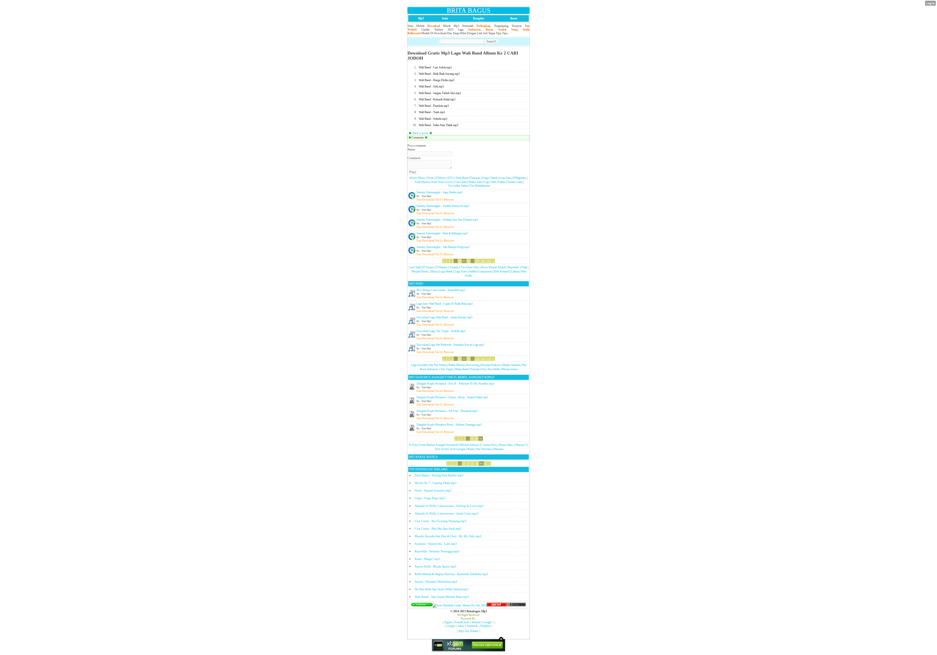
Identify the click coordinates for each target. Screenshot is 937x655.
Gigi (486, 182)
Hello (496, 369)
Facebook (472, 626)
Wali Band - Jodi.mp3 (431, 86)
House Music (417, 178)
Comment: (414, 158)
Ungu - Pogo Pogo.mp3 (430, 498)
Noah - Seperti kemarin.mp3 (433, 490)
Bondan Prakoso (491, 365)
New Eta (486, 369)
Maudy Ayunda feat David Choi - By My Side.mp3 (448, 536)
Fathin (501, 182)
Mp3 (421, 18)
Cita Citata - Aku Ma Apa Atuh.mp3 (438, 528)
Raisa (434, 271)
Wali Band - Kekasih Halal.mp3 (437, 99)
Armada (453, 267)
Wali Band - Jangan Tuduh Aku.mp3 (440, 93)
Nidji (524, 267)
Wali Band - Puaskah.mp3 (434, 105)
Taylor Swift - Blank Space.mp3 (435, 566)
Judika (473, 271)
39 (471, 438)
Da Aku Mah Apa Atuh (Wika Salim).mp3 (441, 589)
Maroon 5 (521, 445)
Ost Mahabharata (480, 185)
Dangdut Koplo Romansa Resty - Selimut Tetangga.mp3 (449, 424)
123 (483, 358)
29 (463, 463)
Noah (430, 178)
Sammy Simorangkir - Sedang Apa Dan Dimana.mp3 (447, 219)
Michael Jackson (469, 445)
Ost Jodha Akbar (458, 185)
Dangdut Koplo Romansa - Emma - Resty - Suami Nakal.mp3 (452, 397)
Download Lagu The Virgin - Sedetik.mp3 (441, 331)
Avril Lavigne (458, 449)
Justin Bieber (426, 445)
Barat (513, 18)
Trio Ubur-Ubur (469, 267)
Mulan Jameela (511, 365)
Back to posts (420, 133)
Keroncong (473, 365)
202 (483, 260)
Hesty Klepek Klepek (493, 267)
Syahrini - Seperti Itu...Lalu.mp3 (436, 544)
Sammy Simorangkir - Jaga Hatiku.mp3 (439, 192)
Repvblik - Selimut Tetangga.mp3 (437, 551)
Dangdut (478, 18)
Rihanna (498, 449)
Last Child (415, 267)
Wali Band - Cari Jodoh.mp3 (435, 67)
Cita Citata (461, 182)
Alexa (460, 626)
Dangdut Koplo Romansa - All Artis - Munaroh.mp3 (447, 411)
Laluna (515, 271)
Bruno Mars (506, 445)
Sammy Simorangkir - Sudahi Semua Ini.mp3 (443, 206)
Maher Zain (475, 182)
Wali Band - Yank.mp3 (432, 112)
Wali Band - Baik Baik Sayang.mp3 (439, 73)
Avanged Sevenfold (446, 445)
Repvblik (513, 267)
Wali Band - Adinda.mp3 (433, 118)
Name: (411, 149)
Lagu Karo (461, 271)
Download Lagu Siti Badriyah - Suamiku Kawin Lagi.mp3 (450, 344)
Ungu (485, 178)
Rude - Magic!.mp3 (427, 559)
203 (489, 260)
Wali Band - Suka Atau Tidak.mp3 (438, 125)
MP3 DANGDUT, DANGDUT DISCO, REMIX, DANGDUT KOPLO (451, 377)
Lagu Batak (446, 271)
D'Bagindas (519, 178)
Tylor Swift (441, 449)
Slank (494, 178)
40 (459, 260)
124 (489, 358)
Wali (493, 182)
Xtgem (448, 622)
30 (468, 463)
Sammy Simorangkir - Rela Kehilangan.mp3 (442, 233)
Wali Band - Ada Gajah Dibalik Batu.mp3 (442, 597)
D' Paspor (428, 267)
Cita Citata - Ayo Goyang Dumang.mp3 (440, 521)
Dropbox (485, 626)
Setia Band (462, 178)
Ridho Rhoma (456, 365)
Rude (471, 449)
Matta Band (461, 369)
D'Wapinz (441, 267)
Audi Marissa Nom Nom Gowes (434, 182)
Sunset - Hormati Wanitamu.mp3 (436, 581)
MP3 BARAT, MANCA (423, 457)
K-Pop (413, 445)
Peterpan (475, 178)
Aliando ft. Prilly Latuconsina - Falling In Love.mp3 (449, 506)
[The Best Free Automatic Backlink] (496, 605)
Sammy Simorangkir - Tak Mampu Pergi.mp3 (443, 247)
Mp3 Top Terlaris (468, 631)
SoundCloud (461, 622)
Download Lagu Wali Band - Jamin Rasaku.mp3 (444, 317)
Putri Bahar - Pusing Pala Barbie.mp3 (439, 475)
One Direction (484, 449)
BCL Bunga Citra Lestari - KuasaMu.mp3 (441, 290)
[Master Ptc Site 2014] (460, 605)
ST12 (451, 178)
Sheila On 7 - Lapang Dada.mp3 (436, 483)
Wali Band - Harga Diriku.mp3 (436, 80)
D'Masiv (441, 178)
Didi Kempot (501, 271)
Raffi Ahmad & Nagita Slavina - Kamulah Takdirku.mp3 (451, 574)
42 (468, 260)
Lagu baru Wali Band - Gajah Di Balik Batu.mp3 (445, 303)
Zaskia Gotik (514, 182)
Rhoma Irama (509, 369)
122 (477, 358)
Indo (445, 18)
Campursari (485, 271)
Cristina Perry (489, 445)
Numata (474, 369)
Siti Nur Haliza (438, 365)
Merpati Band (419, 271)
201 (477, 260)
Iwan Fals (505, 178)
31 (472, 463)
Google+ (488, 622)
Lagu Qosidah (419, 365)
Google (450, 626)
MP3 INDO (416, 283)
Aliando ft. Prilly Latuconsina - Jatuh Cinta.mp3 (446, 513)
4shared (475, 622)
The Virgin (447, 369)
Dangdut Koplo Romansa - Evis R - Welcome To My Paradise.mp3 (455, 383)
